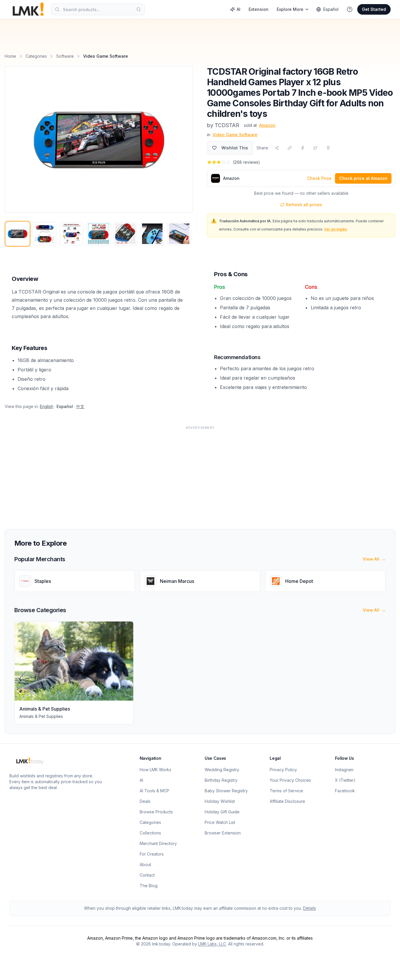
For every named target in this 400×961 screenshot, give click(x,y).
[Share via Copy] (289, 147)
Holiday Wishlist (220, 801)
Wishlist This (234, 147)
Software (65, 56)
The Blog (149, 885)
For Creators (152, 853)
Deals (145, 801)
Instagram (344, 769)
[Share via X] (315, 147)
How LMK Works (155, 769)
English (46, 406)
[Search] (138, 9)
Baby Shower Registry (226, 790)
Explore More (290, 9)
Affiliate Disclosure (287, 801)
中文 (80, 406)
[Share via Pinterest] (328, 147)
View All (374, 559)
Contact (147, 875)
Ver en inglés (335, 229)
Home (10, 56)
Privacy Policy (283, 769)
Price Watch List (220, 822)
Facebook (345, 790)
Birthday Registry (221, 780)
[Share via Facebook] (302, 147)
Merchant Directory (158, 843)
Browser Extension (223, 832)
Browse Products (156, 811)
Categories (36, 56)
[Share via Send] (276, 147)
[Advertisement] (180, 474)
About (145, 864)
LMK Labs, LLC (212, 943)
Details (309, 908)
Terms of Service (286, 790)
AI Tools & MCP (154, 790)
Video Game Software (235, 134)
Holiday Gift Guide (222, 811)
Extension (259, 9)
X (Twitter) (345, 780)
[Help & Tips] (349, 9)
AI (238, 9)
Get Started (374, 9)
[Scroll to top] (386, 949)
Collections (150, 832)
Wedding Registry (222, 769)
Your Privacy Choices (290, 780)
